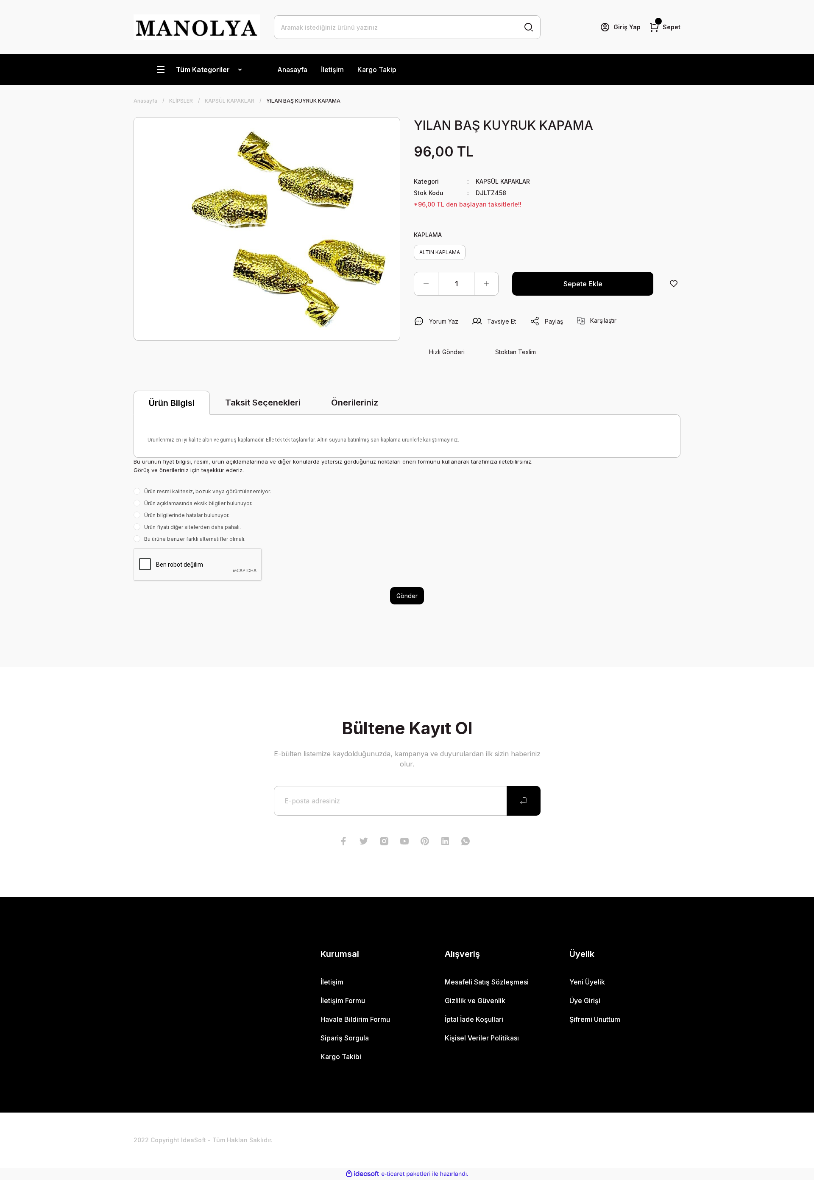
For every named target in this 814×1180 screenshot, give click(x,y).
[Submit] (524, 801)
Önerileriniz (354, 402)
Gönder (407, 595)
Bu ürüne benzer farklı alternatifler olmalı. (194, 539)
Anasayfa (292, 69)
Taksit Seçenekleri (263, 402)
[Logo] (197, 27)
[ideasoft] (362, 1174)
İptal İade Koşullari (474, 1019)
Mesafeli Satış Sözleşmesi (487, 982)
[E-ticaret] (406, 1174)
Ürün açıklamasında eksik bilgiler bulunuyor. (198, 503)
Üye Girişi (584, 1000)
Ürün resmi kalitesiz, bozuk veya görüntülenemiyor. (207, 491)
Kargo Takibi (341, 1056)
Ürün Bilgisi (172, 403)
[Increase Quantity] (486, 283)
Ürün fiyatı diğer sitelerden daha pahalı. (192, 527)
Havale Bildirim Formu (355, 1019)
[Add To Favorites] (673, 284)
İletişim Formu (343, 1000)
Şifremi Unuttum (594, 1019)
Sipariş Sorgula (345, 1038)
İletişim (332, 69)
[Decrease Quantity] (426, 283)
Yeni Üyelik (587, 982)
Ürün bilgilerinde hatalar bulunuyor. (186, 515)
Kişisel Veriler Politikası (482, 1038)
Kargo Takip (376, 69)
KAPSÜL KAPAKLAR (503, 181)
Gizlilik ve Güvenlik (475, 1000)
